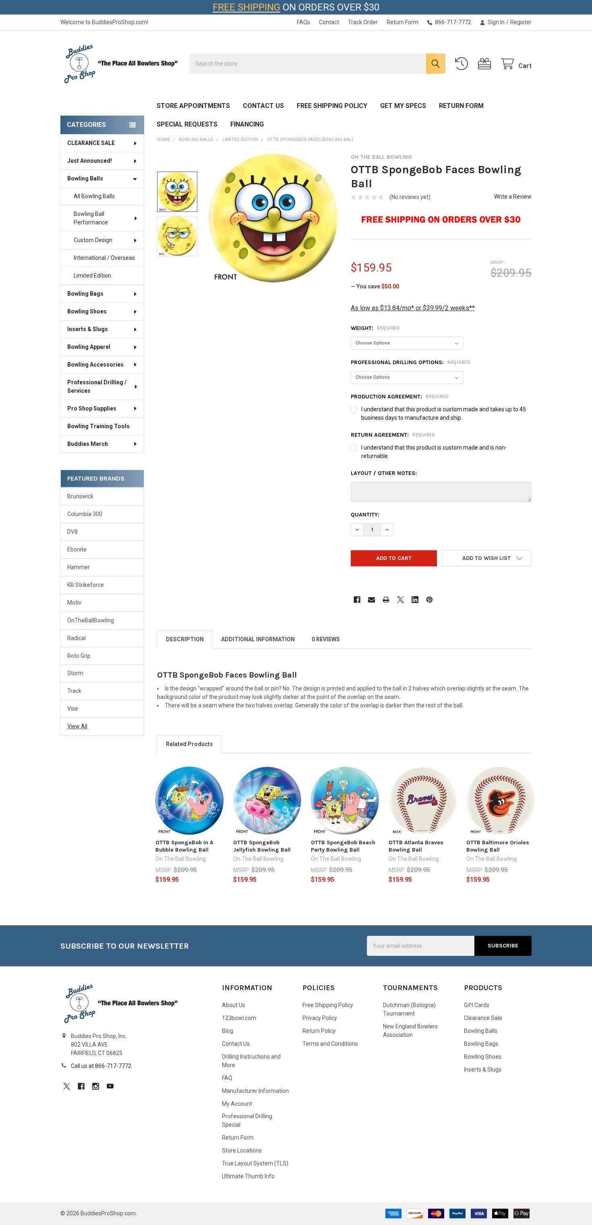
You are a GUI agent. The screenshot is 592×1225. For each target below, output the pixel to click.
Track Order (363, 22)
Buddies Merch (87, 444)
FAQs (303, 22)
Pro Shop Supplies (91, 408)
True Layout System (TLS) (255, 1163)
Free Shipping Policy (332, 106)
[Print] (386, 599)
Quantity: (365, 514)
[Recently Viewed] (463, 64)
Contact (329, 22)
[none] (273, 218)
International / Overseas (104, 258)
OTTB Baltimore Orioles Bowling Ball (497, 846)
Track (74, 691)
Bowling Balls (85, 178)
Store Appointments (193, 106)
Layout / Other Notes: (384, 473)
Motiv (74, 602)
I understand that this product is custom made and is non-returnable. (434, 451)
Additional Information (258, 639)
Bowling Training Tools (98, 426)
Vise (72, 708)
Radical (76, 638)
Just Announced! (89, 161)
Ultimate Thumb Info (248, 1176)
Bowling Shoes (87, 311)
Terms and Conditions (330, 1044)
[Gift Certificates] (486, 64)
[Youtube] (110, 1086)
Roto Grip (79, 656)
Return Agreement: (393, 434)
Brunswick (80, 496)
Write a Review (513, 196)
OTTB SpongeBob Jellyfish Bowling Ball (262, 846)
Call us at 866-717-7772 (101, 1066)
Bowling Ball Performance (91, 218)
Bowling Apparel (88, 347)
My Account (237, 1104)
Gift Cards (476, 1005)
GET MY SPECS (403, 106)
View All (77, 726)
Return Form (402, 22)
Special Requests (187, 124)
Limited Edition (92, 275)
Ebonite (77, 549)
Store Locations (242, 1150)
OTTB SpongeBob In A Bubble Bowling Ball (184, 846)
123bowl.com (239, 1018)
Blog (227, 1031)
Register (521, 22)
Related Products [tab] (189, 744)
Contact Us (263, 106)
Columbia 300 (84, 514)
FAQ (227, 1078)
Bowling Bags (85, 293)
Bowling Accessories (95, 364)
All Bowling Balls (94, 196)
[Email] (371, 599)
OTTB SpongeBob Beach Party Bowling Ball (343, 846)
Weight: (375, 328)
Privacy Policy (319, 1018)
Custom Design (93, 240)
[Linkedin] (415, 599)
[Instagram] (95, 1086)
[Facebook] (357, 599)
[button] (486, 558)
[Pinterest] (429, 599)
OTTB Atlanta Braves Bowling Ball (416, 846)
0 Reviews (326, 639)
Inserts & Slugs (87, 329)
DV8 (72, 532)
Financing (247, 124)
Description (185, 639)
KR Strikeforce (85, 585)
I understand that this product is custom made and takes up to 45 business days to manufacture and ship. (443, 413)
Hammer (78, 567)
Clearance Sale (483, 1018)
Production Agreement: (400, 396)
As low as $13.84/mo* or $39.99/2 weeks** (413, 308)
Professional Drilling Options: (410, 362)
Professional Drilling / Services (96, 386)
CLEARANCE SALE (91, 143)
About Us (233, 1005)
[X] (400, 599)
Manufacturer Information (255, 1091)
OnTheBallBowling (90, 620)
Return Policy (319, 1031)
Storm (75, 673)
